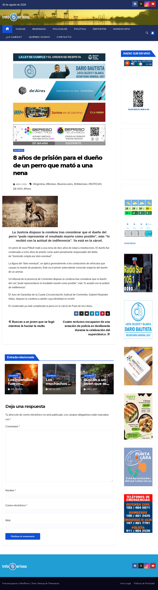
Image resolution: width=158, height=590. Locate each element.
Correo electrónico (16, 505)
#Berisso (51, 184)
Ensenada (39, 29)
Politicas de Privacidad (144, 583)
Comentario (12, 426)
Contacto (64, 37)
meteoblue (130, 243)
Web (7, 520)
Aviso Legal (125, 583)
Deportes (99, 29)
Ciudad (21, 29)
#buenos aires (65, 184)
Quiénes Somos (39, 37)
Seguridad (18, 150)
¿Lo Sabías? (14, 37)
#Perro (27, 189)
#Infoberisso (80, 184)
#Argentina (39, 184)
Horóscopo (121, 29)
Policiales (60, 29)
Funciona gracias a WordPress (16, 583)
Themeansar (53, 583)
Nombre (10, 490)
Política (80, 29)
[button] (147, 33)
